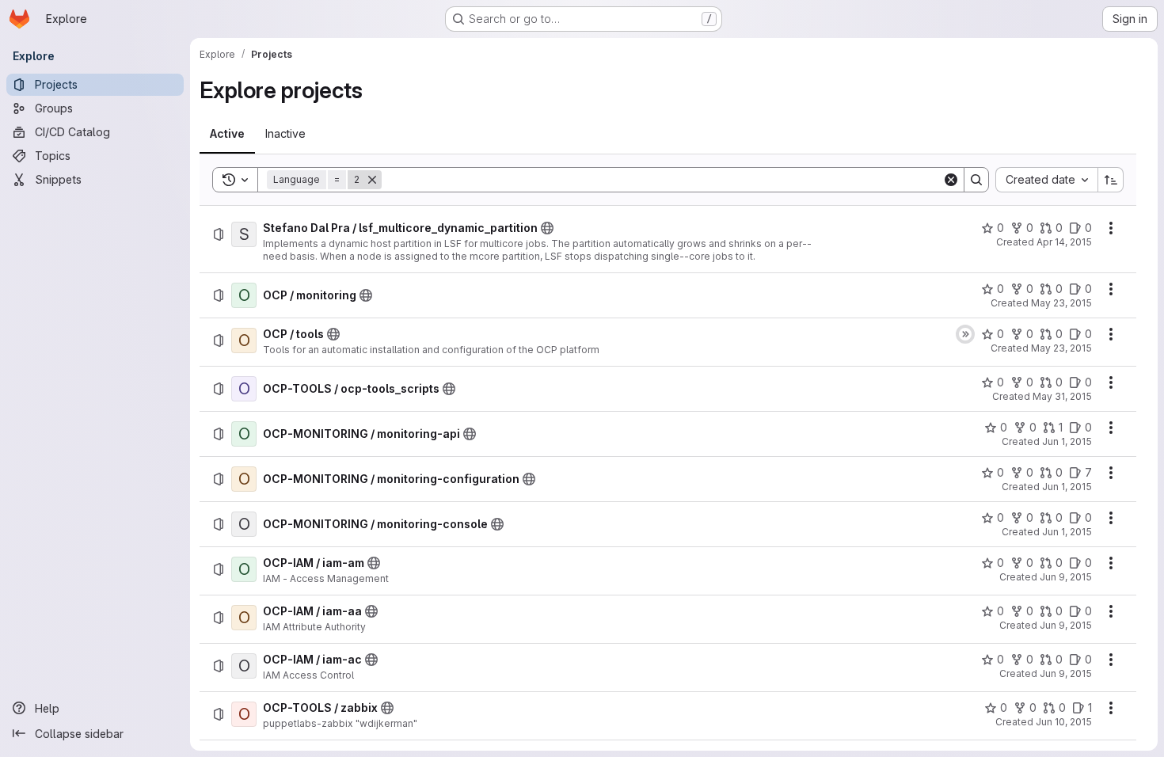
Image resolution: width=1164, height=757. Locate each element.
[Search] (976, 179)
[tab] (227, 134)
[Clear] (950, 179)
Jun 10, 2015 (1064, 722)
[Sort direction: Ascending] (1111, 179)
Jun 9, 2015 (1066, 577)
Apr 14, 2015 (1064, 242)
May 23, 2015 (1061, 303)
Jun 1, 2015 (1067, 441)
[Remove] (372, 179)
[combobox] (1046, 179)
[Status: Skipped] (965, 334)
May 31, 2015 (1062, 396)
